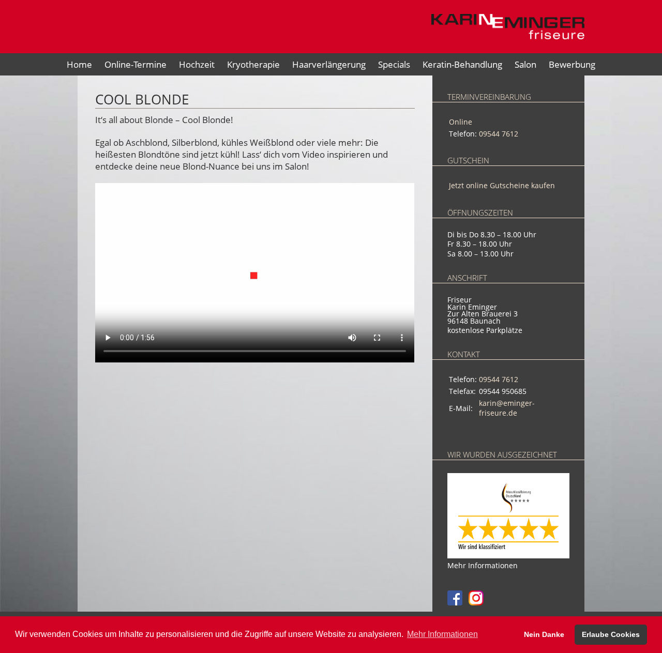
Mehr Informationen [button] (442, 634)
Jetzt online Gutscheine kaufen (502, 185)
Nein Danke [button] (544, 634)
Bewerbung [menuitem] (572, 64)
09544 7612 (498, 134)
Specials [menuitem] (394, 64)
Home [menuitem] (79, 64)
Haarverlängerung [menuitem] (329, 64)
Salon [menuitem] (525, 64)
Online (460, 122)
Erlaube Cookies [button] (611, 634)
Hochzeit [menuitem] (197, 64)
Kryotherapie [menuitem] (253, 64)
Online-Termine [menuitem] (135, 64)
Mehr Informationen (482, 565)
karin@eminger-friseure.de (507, 408)
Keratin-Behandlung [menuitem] (462, 64)
